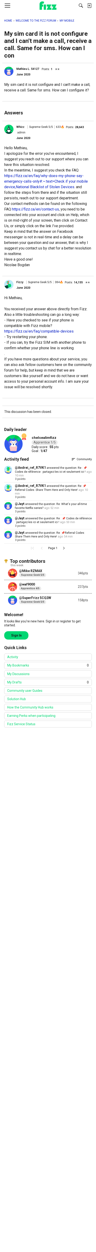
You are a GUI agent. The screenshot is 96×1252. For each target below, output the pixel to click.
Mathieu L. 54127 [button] (27, 69)
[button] (9, 71)
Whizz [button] (20, 127)
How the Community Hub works (30, 707)
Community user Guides (24, 690)
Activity (12, 657)
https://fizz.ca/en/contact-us (35, 209)
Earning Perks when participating (31, 716)
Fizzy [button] (19, 282)
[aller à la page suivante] (64, 548)
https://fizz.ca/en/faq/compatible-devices (39, 331)
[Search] (81, 5)
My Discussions (18, 674)
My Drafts (48, 682)
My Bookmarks (48, 665)
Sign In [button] (16, 635)
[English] (48, 5)
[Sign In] (89, 5)
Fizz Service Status (21, 724)
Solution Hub (16, 699)
